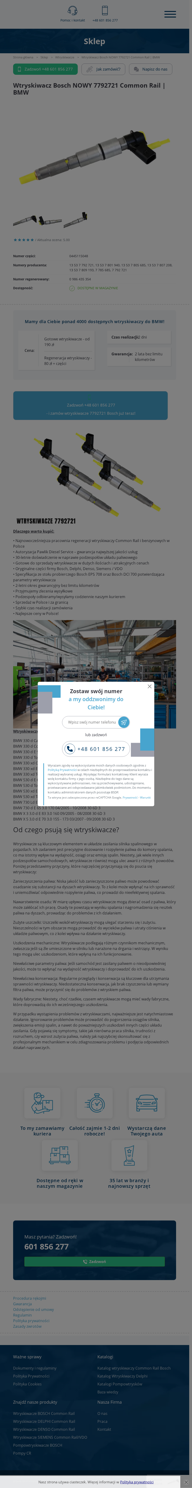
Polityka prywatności (137, 1482)
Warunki (145, 797)
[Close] (149, 686)
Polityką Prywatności (62, 770)
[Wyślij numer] (124, 722)
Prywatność (130, 797)
